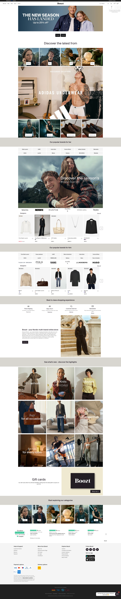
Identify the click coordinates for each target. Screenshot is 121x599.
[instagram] (90, 549)
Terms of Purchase (48, 593)
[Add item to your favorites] (32, 238)
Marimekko (96, 149)
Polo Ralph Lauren (25, 254)
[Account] (108, 3)
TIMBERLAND (53, 258)
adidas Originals (81, 149)
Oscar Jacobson (39, 254)
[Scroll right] (101, 228)
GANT (39, 149)
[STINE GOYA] (82, 210)
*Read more (50, 312)
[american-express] (19, 572)
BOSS (25, 153)
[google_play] (90, 556)
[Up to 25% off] (60, 18)
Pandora (67, 153)
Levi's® (39, 153)
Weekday (96, 153)
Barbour (67, 258)
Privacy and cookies (62, 593)
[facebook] (87, 549)
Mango (53, 153)
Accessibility (55, 593)
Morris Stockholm (67, 254)
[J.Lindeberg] (82, 262)
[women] (25, 514)
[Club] (111, 3)
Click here (71, 312)
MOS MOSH (81, 153)
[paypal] (15, 572)
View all (99, 213)
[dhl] (39, 568)
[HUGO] (96, 262)
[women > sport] (82, 514)
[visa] (15, 568)
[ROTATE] (39, 210)
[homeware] (67, 514)
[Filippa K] (67, 210)
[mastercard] (19, 568)
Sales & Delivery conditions (28, 577)
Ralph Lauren (25, 149)
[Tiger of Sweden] (25, 262)
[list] (58, 228)
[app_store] (90, 559)
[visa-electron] (26, 568)
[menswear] (39, 514)
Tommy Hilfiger (67, 149)
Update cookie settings (71, 593)
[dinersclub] (30, 568)
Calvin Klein (53, 149)
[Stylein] (96, 210)
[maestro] (22, 568)
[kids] (53, 514)
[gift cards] (82, 481)
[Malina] (25, 210)
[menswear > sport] (96, 514)
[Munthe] (53, 210)
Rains (82, 258)
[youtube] (94, 549)
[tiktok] (97, 549)
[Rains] (53, 262)
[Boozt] (60, 3)
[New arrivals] (60, 182)
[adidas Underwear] (60, 93)
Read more (25, 342)
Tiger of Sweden (96, 258)
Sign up (92, 313)
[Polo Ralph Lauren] (39, 262)
